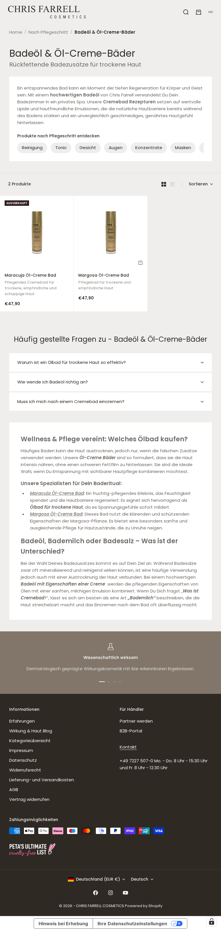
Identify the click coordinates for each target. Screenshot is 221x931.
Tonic (61, 148)
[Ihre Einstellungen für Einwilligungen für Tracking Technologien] (211, 921)
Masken (183, 148)
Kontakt (128, 747)
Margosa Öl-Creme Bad (104, 282)
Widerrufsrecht (25, 770)
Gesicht (87, 148)
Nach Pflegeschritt (48, 32)
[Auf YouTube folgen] (125, 893)
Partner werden (136, 721)
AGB (13, 789)
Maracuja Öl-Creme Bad (30, 285)
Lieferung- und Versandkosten (41, 780)
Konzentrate (148, 148)
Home (15, 32)
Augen (116, 148)
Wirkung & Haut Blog (30, 731)
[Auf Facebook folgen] (95, 893)
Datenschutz (23, 760)
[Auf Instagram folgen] (110, 893)
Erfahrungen (22, 721)
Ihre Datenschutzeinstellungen (132, 923)
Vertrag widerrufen (29, 799)
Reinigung (32, 148)
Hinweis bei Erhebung (63, 923)
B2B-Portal (131, 731)
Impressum (21, 750)
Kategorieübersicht (30, 741)
